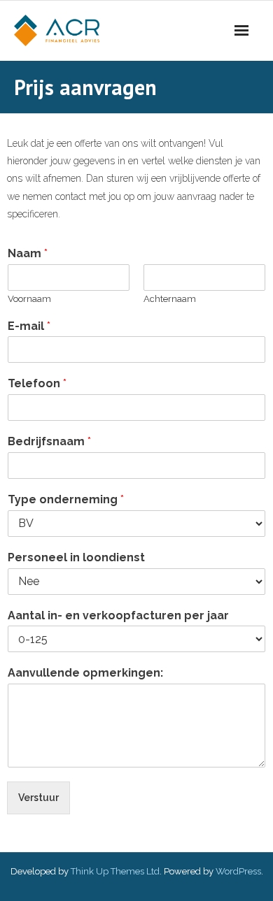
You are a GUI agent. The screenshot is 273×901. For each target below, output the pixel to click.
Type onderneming (66, 499)
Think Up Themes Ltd (115, 871)
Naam (28, 253)
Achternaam (170, 299)
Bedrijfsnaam (49, 441)
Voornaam (29, 299)
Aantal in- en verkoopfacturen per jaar (118, 615)
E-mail (29, 326)
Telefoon (37, 383)
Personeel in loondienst (76, 557)
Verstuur (38, 797)
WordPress (238, 871)
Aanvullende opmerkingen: (85, 672)
